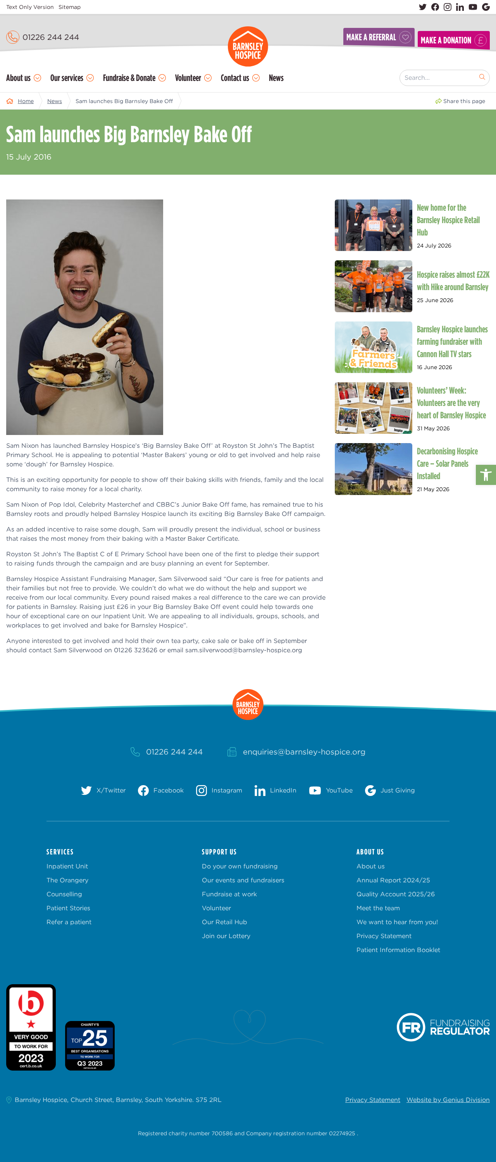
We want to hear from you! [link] (397, 922)
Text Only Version (30, 7)
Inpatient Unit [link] (67, 866)
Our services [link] (66, 77)
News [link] (276, 77)
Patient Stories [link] (68, 908)
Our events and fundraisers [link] (243, 880)
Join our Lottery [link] (226, 936)
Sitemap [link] (70, 7)
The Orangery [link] (67, 880)
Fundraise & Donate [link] (129, 77)
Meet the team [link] (378, 908)
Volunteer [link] (188, 77)
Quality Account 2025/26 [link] (395, 894)
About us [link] (18, 77)
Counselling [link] (64, 894)
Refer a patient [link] (68, 922)
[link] (486, 475)
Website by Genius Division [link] (448, 1100)
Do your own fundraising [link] (240, 866)
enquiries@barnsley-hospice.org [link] (304, 751)
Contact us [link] (235, 77)
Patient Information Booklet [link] (398, 950)
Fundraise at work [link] (229, 894)
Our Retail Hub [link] (224, 922)
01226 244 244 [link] (50, 37)
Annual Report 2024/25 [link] (393, 880)
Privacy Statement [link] (384, 936)
